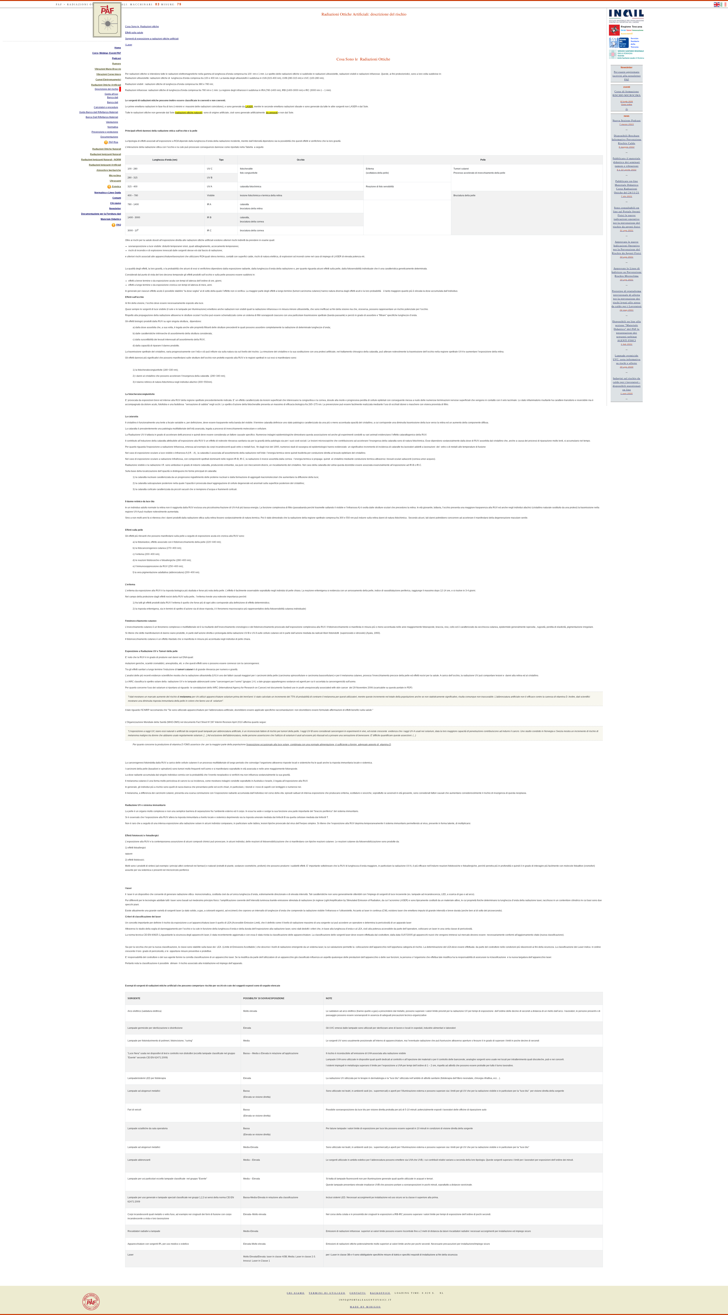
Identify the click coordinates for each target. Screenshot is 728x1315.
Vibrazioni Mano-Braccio (108, 69)
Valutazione (112, 122)
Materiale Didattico (111, 219)
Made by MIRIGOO (365, 1307)
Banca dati (112, 102)
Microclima (115, 175)
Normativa (112, 127)
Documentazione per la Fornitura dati (101, 214)
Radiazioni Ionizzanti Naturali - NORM (101, 159)
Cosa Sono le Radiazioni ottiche (142, 26)
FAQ (118, 225)
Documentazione (109, 137)
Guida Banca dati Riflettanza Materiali (98, 112)
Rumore (116, 63)
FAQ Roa (113, 142)
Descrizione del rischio (106, 89)
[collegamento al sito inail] (626, 16)
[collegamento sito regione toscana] (614, 30)
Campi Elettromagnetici (108, 79)
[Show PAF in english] (717, 4)
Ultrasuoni (115, 181)
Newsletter (115, 208)
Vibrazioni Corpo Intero (108, 74)
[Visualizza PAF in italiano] (723, 4)
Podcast (116, 58)
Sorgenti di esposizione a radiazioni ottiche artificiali (152, 38)
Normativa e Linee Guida (107, 192)
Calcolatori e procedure (106, 107)
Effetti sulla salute (134, 32)
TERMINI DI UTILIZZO (327, 1293)
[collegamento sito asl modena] (626, 54)
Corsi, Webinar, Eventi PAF (106, 53)
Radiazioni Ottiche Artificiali (106, 85)
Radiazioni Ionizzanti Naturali (105, 154)
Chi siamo (115, 203)
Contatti (116, 198)
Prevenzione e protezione (105, 132)
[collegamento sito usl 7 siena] (619, 43)
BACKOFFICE (380, 1293)
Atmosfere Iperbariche (108, 170)
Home (118, 47)
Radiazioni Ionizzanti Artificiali (105, 165)
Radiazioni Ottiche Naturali (106, 149)
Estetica (116, 186)
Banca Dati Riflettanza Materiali (102, 117)
